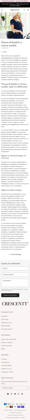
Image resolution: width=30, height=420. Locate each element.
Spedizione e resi (6, 322)
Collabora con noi (6, 368)
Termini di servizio (6, 345)
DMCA (3, 349)
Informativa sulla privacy (16, 412)
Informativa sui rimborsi (20, 410)
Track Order (4, 319)
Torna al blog (16, 254)
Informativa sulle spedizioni (13, 417)
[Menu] (2, 10)
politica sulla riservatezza (8, 339)
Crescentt (10, 410)
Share (4, 51)
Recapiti (23, 417)
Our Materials (5, 362)
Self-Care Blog (5, 326)
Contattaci (4, 316)
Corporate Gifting (6, 365)
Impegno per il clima (7, 372)
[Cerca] (24, 10)
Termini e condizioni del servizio (16, 415)
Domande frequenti (6, 329)
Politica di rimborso (7, 342)
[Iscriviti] (27, 388)
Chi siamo (4, 359)
